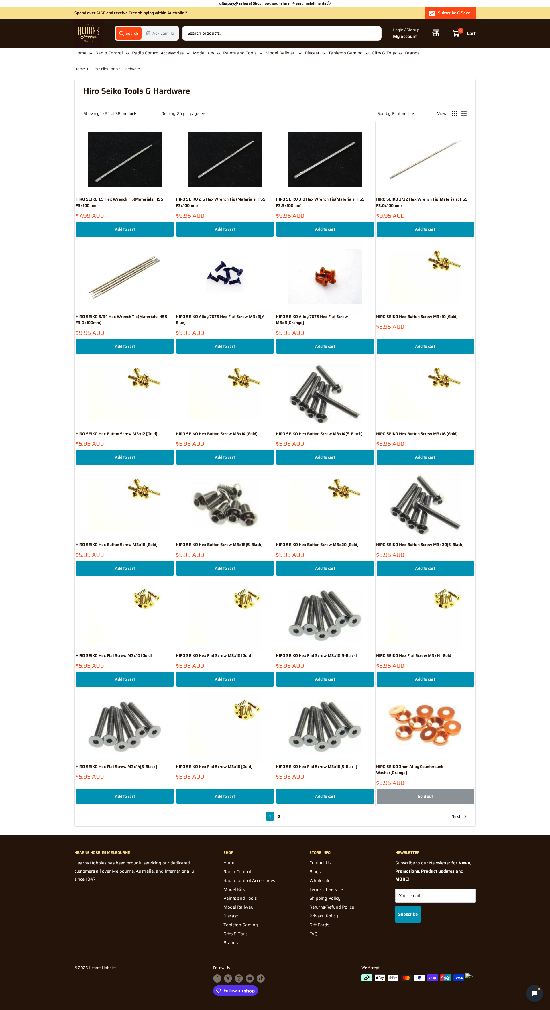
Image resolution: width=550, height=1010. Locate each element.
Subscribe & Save (454, 13)
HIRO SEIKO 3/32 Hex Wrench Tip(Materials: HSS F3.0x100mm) (422, 202)
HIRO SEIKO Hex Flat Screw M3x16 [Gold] (214, 767)
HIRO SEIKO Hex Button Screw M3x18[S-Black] (219, 545)
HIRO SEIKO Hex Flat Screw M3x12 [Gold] (214, 656)
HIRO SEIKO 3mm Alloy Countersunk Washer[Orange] (409, 770)
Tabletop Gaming (345, 53)
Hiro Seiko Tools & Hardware (115, 69)
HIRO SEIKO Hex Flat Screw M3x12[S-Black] (316, 656)
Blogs (315, 871)
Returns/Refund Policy (331, 907)
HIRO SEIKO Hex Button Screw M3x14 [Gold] (217, 434)
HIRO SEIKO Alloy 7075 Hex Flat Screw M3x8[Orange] (312, 320)
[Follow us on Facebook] (217, 978)
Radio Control (109, 53)
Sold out (425, 796)
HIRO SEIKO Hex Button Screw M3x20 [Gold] (317, 545)
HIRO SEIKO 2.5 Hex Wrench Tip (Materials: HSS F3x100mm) (221, 202)
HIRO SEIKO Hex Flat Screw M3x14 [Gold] (414, 656)
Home (80, 53)
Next (455, 816)
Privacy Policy (323, 916)
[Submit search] (374, 33)
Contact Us (320, 862)
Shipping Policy (325, 898)
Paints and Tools (239, 53)
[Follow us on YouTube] (250, 978)
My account (405, 36)
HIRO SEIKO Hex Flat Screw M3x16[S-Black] (316, 767)
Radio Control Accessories (158, 53)
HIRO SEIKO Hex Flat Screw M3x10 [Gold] (114, 656)
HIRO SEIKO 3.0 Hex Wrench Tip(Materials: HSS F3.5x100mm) (320, 202)
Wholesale (319, 880)
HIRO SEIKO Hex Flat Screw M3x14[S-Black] (116, 767)
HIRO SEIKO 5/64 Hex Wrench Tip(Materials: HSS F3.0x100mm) (121, 320)
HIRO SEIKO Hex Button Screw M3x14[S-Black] (319, 434)
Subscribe (408, 914)
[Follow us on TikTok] (261, 978)
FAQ (313, 933)
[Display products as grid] (454, 113)
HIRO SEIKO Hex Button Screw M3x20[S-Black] (420, 545)
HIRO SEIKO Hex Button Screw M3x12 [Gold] (116, 434)
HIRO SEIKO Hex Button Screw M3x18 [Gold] (117, 545)
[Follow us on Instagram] (239, 978)
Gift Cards (319, 924)
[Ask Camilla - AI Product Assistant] (534, 994)
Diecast (312, 53)
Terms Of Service (326, 889)
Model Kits (203, 53)
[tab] (129, 33)
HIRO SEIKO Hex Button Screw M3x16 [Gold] (417, 434)
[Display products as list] (464, 113)
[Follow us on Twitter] (228, 978)
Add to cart (125, 229)
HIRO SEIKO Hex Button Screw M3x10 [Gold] (417, 317)
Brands (412, 53)
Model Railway (281, 53)
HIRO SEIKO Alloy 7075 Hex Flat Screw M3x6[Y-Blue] (220, 320)
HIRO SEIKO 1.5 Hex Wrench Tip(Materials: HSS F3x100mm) (119, 202)
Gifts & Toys (384, 53)
